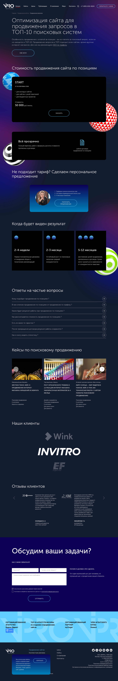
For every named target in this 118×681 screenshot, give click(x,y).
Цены (59, 650)
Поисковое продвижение (19, 400)
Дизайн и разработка (50, 400)
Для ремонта (48, 408)
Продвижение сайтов (36, 650)
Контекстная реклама (37, 653)
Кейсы (59, 653)
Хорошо (39, 660)
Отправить (39, 599)
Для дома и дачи (49, 406)
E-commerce (15, 402)
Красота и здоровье (18, 404)
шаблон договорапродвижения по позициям (82, 150)
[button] (102, 369)
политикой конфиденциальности (50, 591)
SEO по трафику (60, 45)
